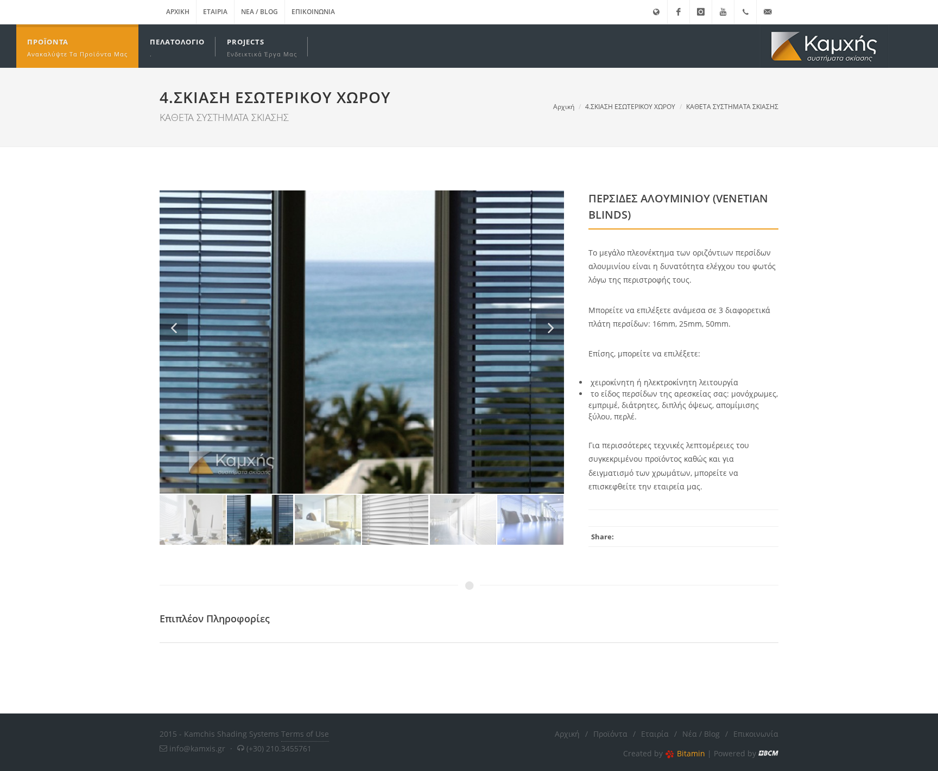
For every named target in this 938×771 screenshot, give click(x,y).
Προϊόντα (610, 734)
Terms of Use (305, 734)
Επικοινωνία (313, 11)
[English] (656, 12)
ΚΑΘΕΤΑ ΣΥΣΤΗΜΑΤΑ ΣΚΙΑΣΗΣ (732, 106)
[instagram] (701, 12)
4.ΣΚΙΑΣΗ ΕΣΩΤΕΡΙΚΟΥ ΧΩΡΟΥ (630, 106)
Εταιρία (215, 11)
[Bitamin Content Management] (768, 753)
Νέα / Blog (259, 11)
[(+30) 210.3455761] (745, 12)
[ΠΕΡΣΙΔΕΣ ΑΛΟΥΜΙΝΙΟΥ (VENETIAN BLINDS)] (362, 342)
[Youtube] (723, 12)
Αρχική (177, 11)
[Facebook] (678, 12)
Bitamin (691, 753)
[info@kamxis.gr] (767, 12)
